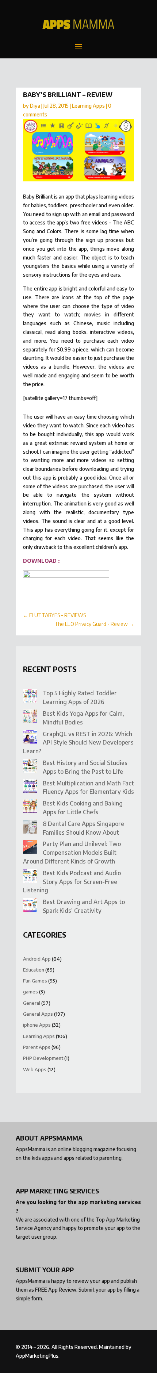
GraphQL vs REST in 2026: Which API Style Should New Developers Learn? (78, 742)
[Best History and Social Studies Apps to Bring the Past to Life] (30, 767)
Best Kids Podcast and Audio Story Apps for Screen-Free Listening (72, 881)
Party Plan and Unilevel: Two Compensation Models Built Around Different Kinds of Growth (72, 852)
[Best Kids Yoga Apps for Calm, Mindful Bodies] (30, 717)
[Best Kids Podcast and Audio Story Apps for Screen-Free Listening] (30, 877)
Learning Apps (88, 106)
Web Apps (34, 1069)
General (31, 1003)
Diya (35, 106)
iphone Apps (37, 1025)
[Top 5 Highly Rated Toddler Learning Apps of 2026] (30, 697)
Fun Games (35, 981)
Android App (37, 959)
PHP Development (43, 1058)
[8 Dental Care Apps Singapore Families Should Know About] (30, 828)
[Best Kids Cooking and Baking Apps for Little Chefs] (30, 807)
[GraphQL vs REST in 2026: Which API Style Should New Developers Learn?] (30, 738)
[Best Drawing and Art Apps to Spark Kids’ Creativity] (30, 906)
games (30, 992)
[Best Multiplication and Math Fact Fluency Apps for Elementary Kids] (30, 787)
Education (33, 970)
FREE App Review (55, 1290)
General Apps (38, 1014)
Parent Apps (36, 1047)
